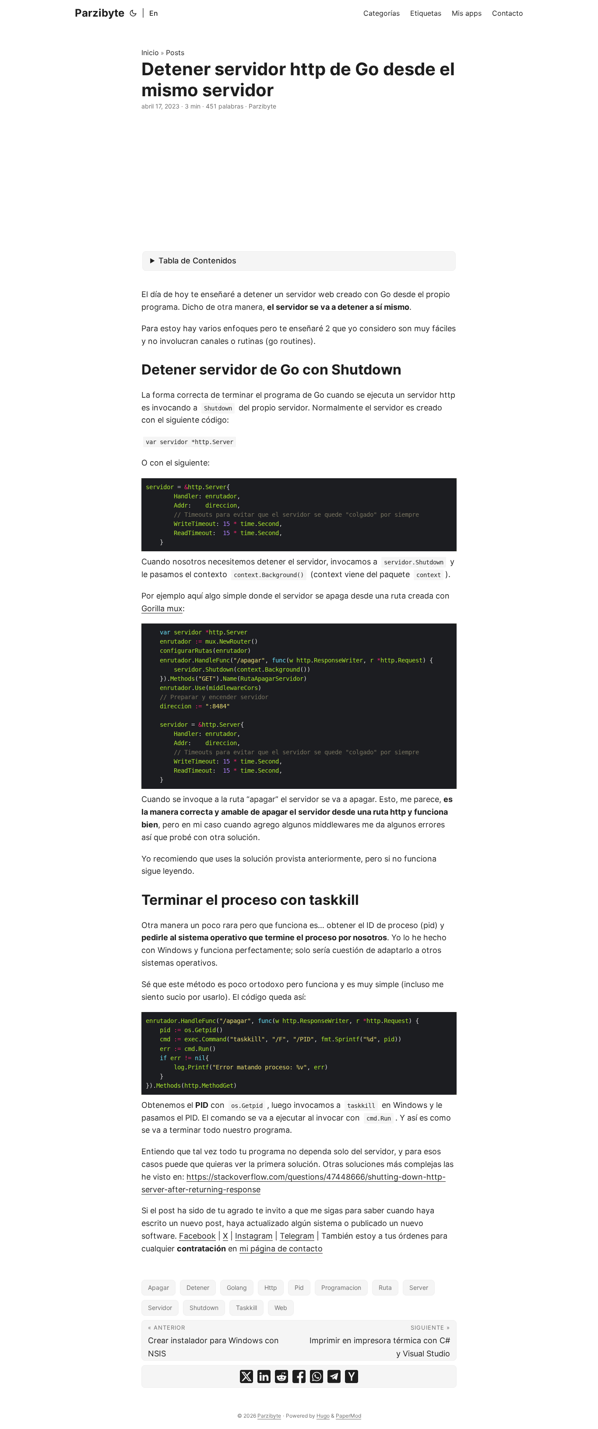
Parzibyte (99, 13)
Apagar (158, 1287)
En (153, 13)
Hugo (323, 1415)
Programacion (341, 1287)
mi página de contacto (281, 1248)
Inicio (150, 52)
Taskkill (246, 1307)
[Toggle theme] (133, 13)
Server (418, 1287)
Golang (237, 1287)
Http (270, 1287)
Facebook (197, 1235)
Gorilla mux (162, 608)
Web (280, 1307)
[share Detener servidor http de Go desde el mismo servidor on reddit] (281, 1376)
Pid (299, 1287)
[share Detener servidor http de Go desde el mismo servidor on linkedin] (264, 1376)
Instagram (254, 1235)
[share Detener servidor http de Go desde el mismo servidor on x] (246, 1376)
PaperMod (348, 1415)
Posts (175, 52)
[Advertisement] (299, 181)
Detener (197, 1287)
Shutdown (204, 1307)
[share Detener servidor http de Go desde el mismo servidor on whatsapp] (316, 1376)
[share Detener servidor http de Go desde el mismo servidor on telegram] (334, 1376)
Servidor (160, 1307)
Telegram (297, 1235)
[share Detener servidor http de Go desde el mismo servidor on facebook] (299, 1376)
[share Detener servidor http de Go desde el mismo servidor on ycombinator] (351, 1376)
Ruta (385, 1287)
